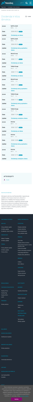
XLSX (7, 180)
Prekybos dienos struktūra (23, 242)
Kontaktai (3, 377)
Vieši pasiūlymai (21, 275)
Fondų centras (4, 252)
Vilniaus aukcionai (22, 273)
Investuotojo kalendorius (23, 252)
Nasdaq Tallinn (4, 295)
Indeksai (19, 261)
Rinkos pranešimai (5, 348)
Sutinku (17, 399)
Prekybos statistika (22, 227)
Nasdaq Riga (4, 293)
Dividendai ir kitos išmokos (7, 231)
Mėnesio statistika (22, 229)
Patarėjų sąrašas (21, 321)
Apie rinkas (20, 240)
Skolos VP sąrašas (5, 238)
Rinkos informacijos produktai (24, 250)
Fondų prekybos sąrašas (6, 247)
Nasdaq (7, 3)
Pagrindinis (3, 7)
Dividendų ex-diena (17, 35)
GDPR (2, 297)
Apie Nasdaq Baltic (5, 375)
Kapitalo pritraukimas (22, 290)
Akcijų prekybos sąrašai (6, 227)
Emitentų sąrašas (5, 229)
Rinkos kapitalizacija (22, 231)
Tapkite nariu (20, 305)
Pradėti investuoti (21, 298)
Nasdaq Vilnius (4, 290)
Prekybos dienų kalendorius (24, 254)
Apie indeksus (21, 264)
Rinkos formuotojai (22, 248)
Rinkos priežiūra (4, 304)
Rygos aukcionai (21, 271)
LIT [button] (21, 3)
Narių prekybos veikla (22, 233)
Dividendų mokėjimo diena (19, 118)
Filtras (29, 16)
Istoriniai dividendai (6, 192)
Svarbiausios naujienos (6, 336)
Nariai (19, 307)
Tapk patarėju (21, 319)
